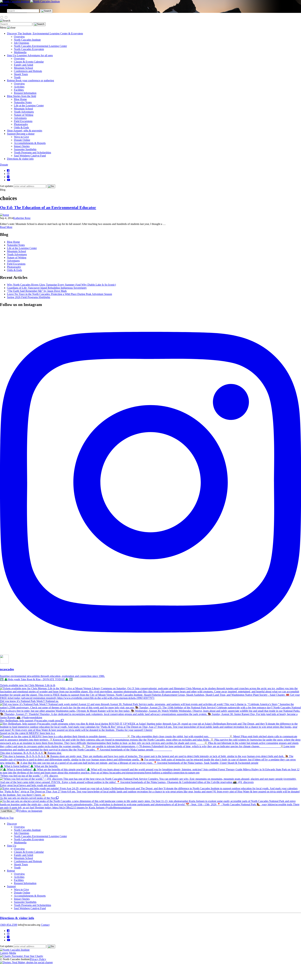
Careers (4, 952)
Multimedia (20, 52)
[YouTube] (8, 179)
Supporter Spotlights (25, 149)
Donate (4, 4)
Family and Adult (23, 64)
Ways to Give (21, 136)
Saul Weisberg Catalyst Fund (30, 155)
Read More (6, 227)
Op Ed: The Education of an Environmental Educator (48, 207)
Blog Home (20, 99)
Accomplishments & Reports (30, 143)
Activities (19, 86)
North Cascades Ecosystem (29, 49)
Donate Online (22, 139)
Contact (45, 924)
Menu (3, 27)
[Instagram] (8, 173)
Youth (17, 77)
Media (12, 952)
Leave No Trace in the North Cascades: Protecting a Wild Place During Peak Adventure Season (59, 294)
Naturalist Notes (23, 102)
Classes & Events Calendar (29, 61)
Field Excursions (23, 121)
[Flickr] (8, 176)
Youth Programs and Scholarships (32, 152)
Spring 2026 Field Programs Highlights (28, 297)
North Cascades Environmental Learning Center (40, 46)
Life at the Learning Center (29, 105)
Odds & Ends (21, 127)
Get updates (6, 186)
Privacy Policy (38, 959)
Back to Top (7, 817)
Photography (21, 124)
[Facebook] (8, 170)
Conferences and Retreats (28, 71)
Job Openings (21, 42)
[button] (2, 17)
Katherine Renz (21, 218)
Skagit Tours (21, 74)
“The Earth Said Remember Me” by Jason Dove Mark (37, 290)
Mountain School (23, 67)
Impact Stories (22, 146)
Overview (19, 36)
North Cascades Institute (27, 39)
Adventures (20, 118)
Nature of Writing (23, 114)
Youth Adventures (24, 111)
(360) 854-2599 (8, 924)
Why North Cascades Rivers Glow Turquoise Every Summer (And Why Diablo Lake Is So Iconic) (61, 284)
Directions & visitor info (17, 918)
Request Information (25, 92)
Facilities (19, 89)
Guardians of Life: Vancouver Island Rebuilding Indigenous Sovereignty (47, 287)
